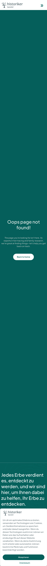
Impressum (24, 562)
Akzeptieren (23, 557)
